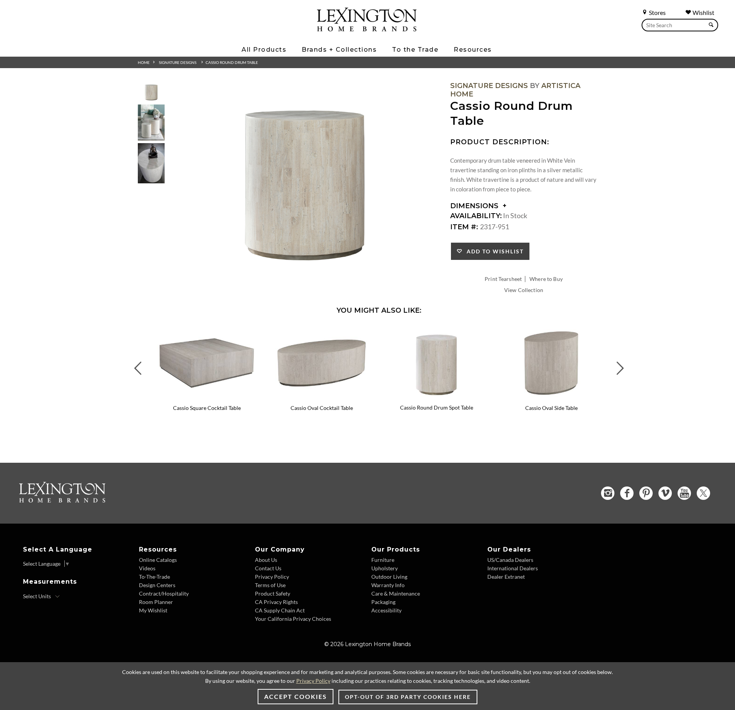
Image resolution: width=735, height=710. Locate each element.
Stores (657, 12)
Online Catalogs (158, 560)
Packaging (383, 602)
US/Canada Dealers (510, 560)
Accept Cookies (295, 696)
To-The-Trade (154, 576)
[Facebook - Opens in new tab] (627, 493)
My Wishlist (153, 610)
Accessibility (386, 610)
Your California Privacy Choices (293, 618)
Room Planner (156, 602)
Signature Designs (177, 62)
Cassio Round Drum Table (232, 62)
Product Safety (272, 593)
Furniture (382, 560)
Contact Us (268, 568)
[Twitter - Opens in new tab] (703, 493)
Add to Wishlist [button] (493, 251)
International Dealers (512, 568)
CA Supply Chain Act (280, 610)
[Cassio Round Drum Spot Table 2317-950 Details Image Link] (436, 397)
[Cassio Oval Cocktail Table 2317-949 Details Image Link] (321, 397)
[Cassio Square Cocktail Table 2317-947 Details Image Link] (206, 397)
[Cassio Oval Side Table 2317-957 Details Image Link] (551, 397)
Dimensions (475, 206)
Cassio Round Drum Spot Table (436, 407)
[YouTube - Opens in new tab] (684, 493)
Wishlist (702, 12)
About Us (266, 560)
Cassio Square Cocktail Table (207, 408)
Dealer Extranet (506, 576)
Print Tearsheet (503, 279)
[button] (258, 331)
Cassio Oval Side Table (551, 408)
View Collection (523, 290)
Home (144, 62)
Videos (147, 568)
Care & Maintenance (395, 593)
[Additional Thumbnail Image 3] (151, 163)
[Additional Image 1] (304, 179)
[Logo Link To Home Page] (366, 28)
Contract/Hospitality (164, 593)
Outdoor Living (389, 576)
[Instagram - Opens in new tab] (607, 493)
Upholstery (384, 568)
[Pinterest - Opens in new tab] (646, 493)
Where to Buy (546, 279)
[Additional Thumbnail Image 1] (151, 92)
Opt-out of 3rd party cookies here (408, 697)
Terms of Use (270, 585)
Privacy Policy (272, 576)
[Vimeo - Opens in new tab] (665, 493)
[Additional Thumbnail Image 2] (151, 122)
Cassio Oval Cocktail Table (322, 408)
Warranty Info (388, 585)
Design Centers (157, 585)
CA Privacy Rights (276, 602)
